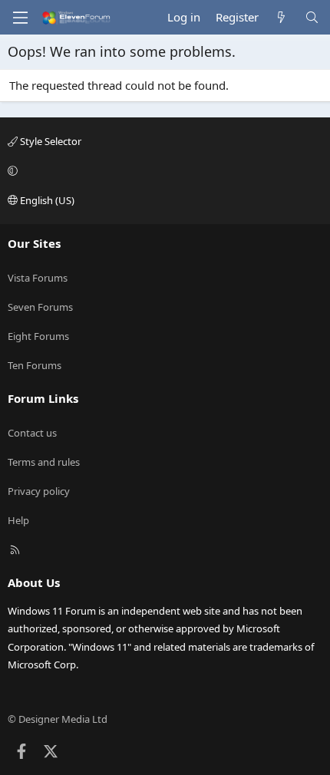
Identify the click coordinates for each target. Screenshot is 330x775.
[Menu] (20, 18)
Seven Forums (40, 307)
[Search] (312, 17)
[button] (163, 170)
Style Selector (49, 141)
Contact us (32, 433)
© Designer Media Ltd (57, 719)
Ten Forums (34, 365)
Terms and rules (44, 462)
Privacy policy (39, 491)
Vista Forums (38, 278)
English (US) (46, 200)
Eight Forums (38, 336)
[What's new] (281, 17)
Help (18, 520)
